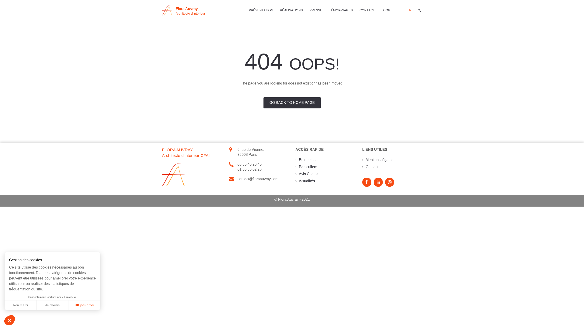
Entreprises (308, 160)
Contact (367, 10)
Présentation (261, 10)
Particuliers (308, 167)
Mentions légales (379, 160)
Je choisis (52, 305)
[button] (9, 320)
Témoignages (341, 10)
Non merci (20, 305)
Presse (316, 10)
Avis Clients (308, 174)
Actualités (307, 181)
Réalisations (291, 10)
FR (409, 10)
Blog (386, 10)
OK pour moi (84, 305)
